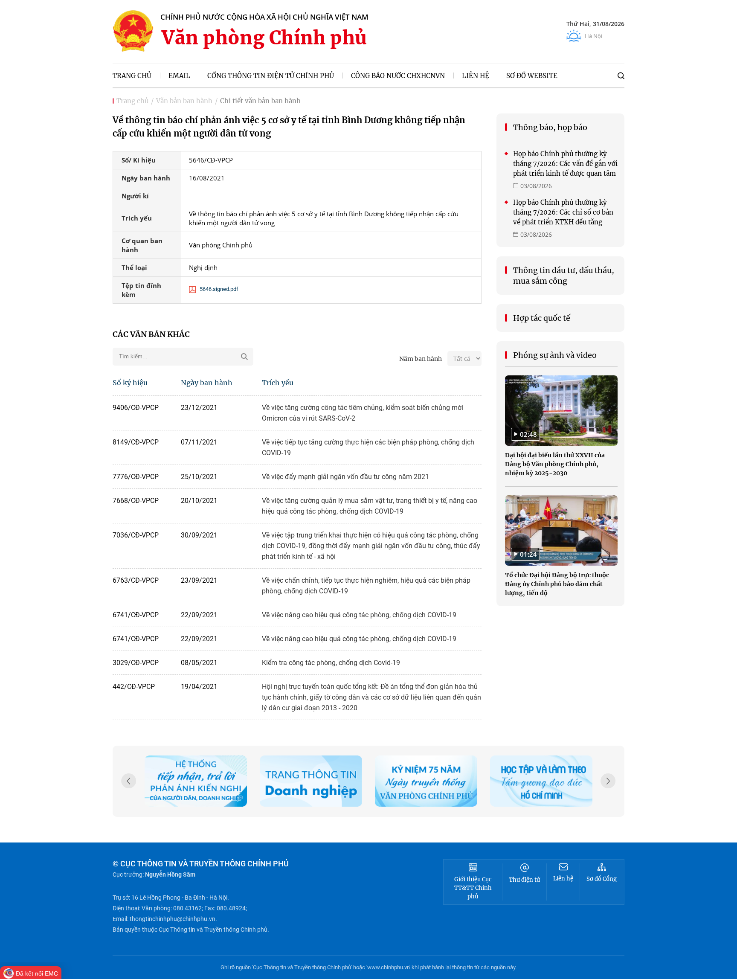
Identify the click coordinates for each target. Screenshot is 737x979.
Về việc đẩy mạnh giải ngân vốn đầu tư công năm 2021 (345, 477)
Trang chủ (132, 101)
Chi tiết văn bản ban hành (260, 101)
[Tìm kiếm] (621, 75)
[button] (608, 781)
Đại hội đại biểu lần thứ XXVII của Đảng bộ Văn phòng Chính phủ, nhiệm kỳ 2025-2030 (555, 464)
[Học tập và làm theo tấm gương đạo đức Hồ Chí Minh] (541, 781)
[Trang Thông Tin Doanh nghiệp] (311, 781)
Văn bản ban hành (184, 101)
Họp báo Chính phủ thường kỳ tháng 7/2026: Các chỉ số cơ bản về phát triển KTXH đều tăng (563, 212)
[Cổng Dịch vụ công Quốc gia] (196, 781)
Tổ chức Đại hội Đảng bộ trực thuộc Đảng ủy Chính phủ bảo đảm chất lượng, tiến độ (557, 584)
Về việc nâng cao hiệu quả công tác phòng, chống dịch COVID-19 (359, 615)
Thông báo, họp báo (550, 127)
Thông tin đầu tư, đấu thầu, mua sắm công (563, 275)
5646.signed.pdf (219, 289)
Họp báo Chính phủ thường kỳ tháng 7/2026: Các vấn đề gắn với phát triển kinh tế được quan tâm (565, 163)
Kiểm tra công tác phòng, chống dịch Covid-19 (331, 663)
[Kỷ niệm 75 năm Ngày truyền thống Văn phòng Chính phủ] (426, 781)
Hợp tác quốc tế (541, 318)
